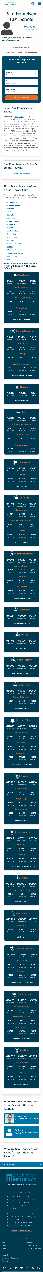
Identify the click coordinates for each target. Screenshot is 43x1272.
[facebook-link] (4, 1268)
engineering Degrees (21, 1039)
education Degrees (22, 709)
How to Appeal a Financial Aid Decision (20, 1197)
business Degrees (21, 542)
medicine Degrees (21, 1084)
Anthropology (13, 231)
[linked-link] (10, 1268)
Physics (10, 228)
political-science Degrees (21, 765)
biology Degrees (21, 821)
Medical (10, 259)
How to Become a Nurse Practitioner (20, 1226)
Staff (4, 1248)
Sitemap (5, 1261)
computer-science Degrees (21, 983)
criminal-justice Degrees (21, 375)
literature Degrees (22, 486)
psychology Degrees (21, 319)
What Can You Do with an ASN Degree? (21, 1217)
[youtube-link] (21, 1268)
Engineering (12, 256)
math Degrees (22, 937)
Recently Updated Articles (21, 1231)
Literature (11, 215)
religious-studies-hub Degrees (21, 866)
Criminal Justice (13, 205)
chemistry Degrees (21, 623)
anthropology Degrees (21, 673)
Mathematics (12, 250)
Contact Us (31, 1242)
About (4, 1242)
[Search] (32, 3)
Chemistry (11, 224)
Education (11, 234)
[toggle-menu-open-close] (39, 3)
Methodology (7, 1245)
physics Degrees (21, 648)
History (10, 247)
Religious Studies (14, 244)
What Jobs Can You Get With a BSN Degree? (23, 1223)
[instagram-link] (27, 1268)
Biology (10, 240)
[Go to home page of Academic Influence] (9, 3)
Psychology (12, 202)
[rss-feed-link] (38, 1268)
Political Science (14, 237)
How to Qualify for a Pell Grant (17, 1206)
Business (11, 218)
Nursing (10, 209)
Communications (14, 221)
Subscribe (5, 1255)
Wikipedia (19, 117)
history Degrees (21, 902)
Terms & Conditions (34, 1248)
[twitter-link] (15, 1268)
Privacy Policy (32, 1245)
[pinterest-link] (33, 1268)
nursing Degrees (21, 400)
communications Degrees (21, 598)
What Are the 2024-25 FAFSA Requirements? (23, 1203)
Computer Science (15, 253)
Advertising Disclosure (10, 1258)
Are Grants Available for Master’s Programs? (22, 1209)
